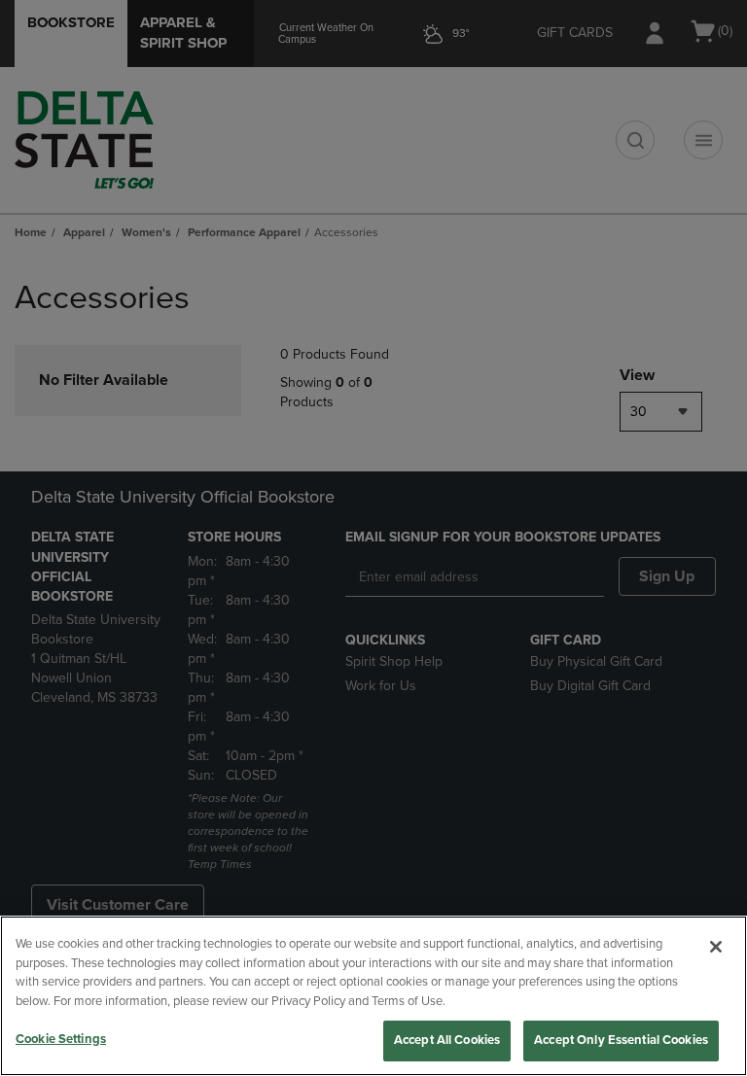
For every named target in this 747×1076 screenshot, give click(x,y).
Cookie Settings (61, 1039)
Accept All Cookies (447, 1040)
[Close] (715, 946)
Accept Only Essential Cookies (621, 1040)
